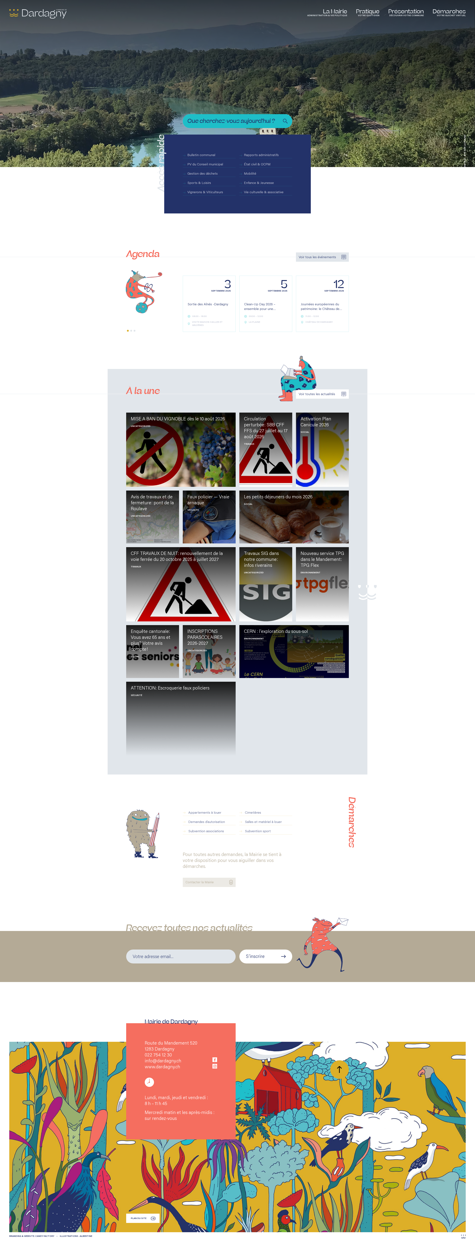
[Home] (38, 14)
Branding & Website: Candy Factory (31, 1236)
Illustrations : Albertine (76, 1236)
